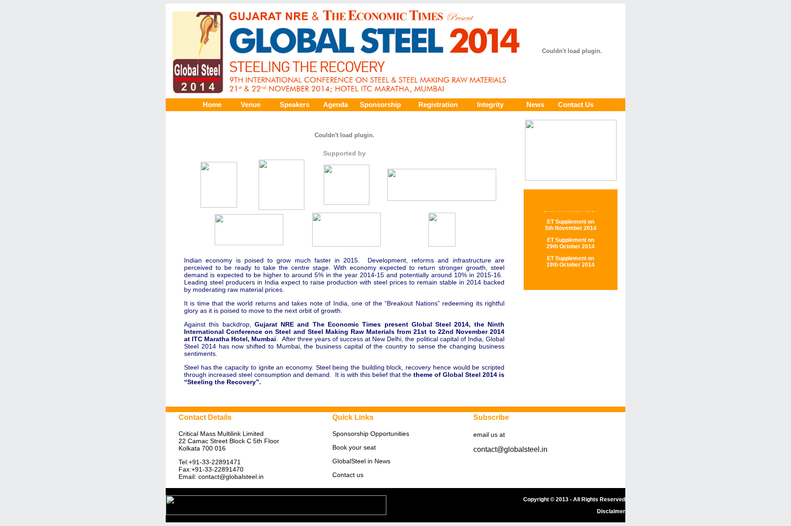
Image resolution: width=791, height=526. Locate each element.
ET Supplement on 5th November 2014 (570, 221)
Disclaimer (611, 511)
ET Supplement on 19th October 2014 (571, 258)
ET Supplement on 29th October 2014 (571, 239)
